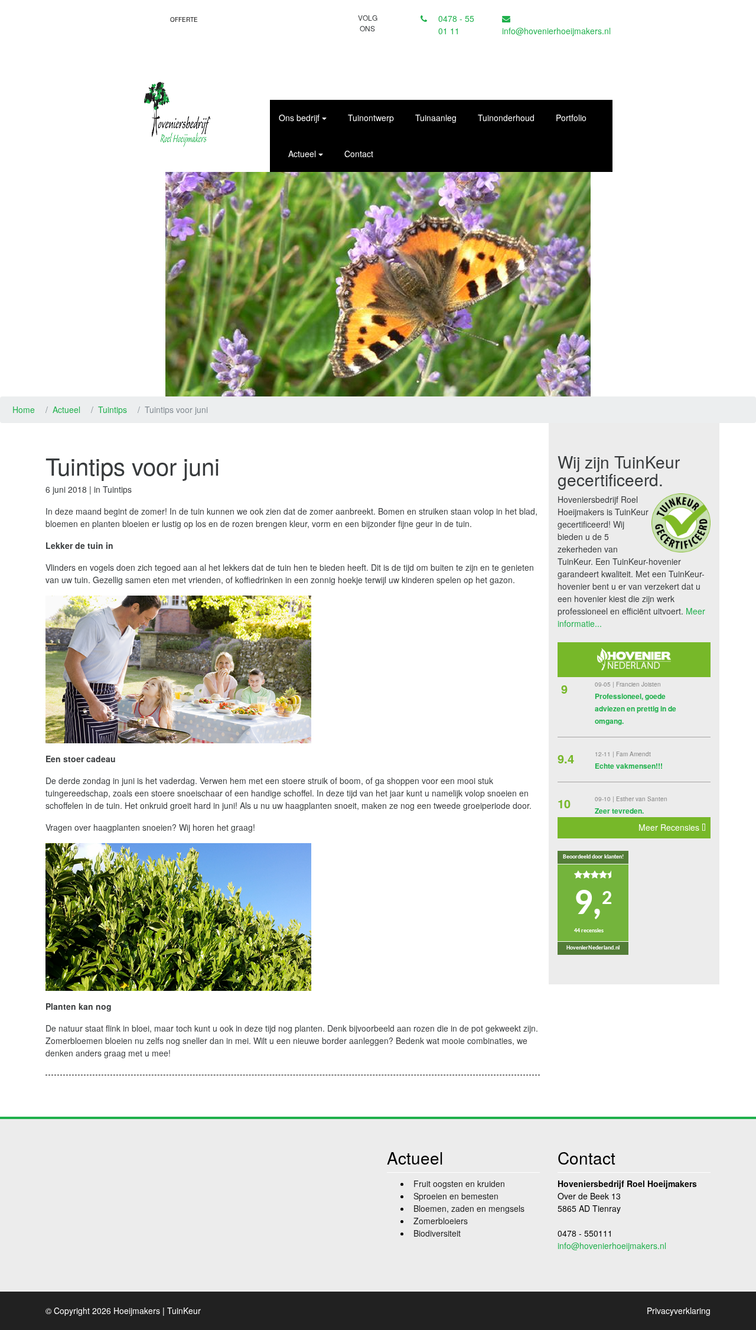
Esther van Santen (641, 799)
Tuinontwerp (371, 117)
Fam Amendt (633, 754)
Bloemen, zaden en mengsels (468, 1208)
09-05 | (605, 684)
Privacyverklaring (679, 1310)
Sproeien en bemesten (455, 1196)
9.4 (566, 758)
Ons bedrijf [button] (299, 117)
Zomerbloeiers (440, 1221)
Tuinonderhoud (506, 117)
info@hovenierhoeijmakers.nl (556, 31)
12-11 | (605, 754)
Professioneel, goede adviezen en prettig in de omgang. (635, 708)
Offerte (184, 19)
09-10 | (605, 799)
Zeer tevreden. (619, 810)
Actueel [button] (302, 154)
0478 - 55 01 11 (456, 24)
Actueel (66, 409)
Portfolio (571, 117)
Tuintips (112, 409)
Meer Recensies (670, 827)
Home (23, 409)
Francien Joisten (638, 684)
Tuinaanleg (436, 117)
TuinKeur (184, 1310)
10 (564, 803)
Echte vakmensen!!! (629, 765)
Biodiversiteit (437, 1233)
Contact (358, 154)
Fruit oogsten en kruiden (459, 1183)
